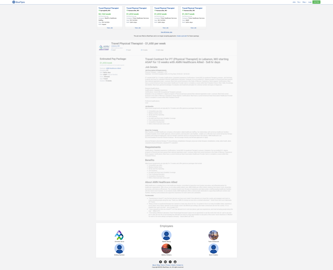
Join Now (316, 2)
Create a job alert (182, 36)
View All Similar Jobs (166, 32)
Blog (158, 265)
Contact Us (180, 265)
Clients (173, 265)
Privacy (168, 265)
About (154, 265)
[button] (299, 2)
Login (310, 2)
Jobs (294, 2)
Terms (163, 265)
